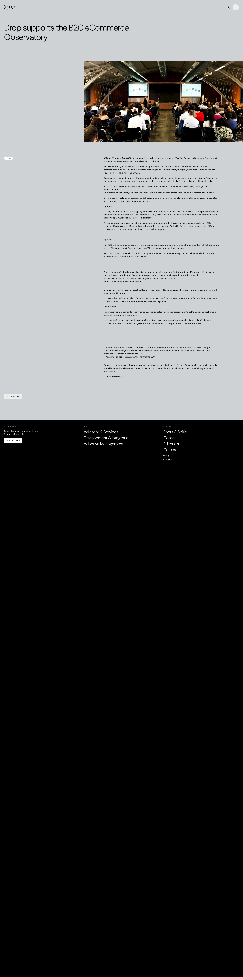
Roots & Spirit (175, 431)
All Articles (14, 396)
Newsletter (14, 440)
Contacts (167, 459)
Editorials (171, 443)
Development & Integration (107, 437)
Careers (170, 449)
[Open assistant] (228, 7)
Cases (168, 437)
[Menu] (236, 7)
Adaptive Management (103, 443)
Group (166, 455)
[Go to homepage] (10, 7)
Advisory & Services (101, 431)
